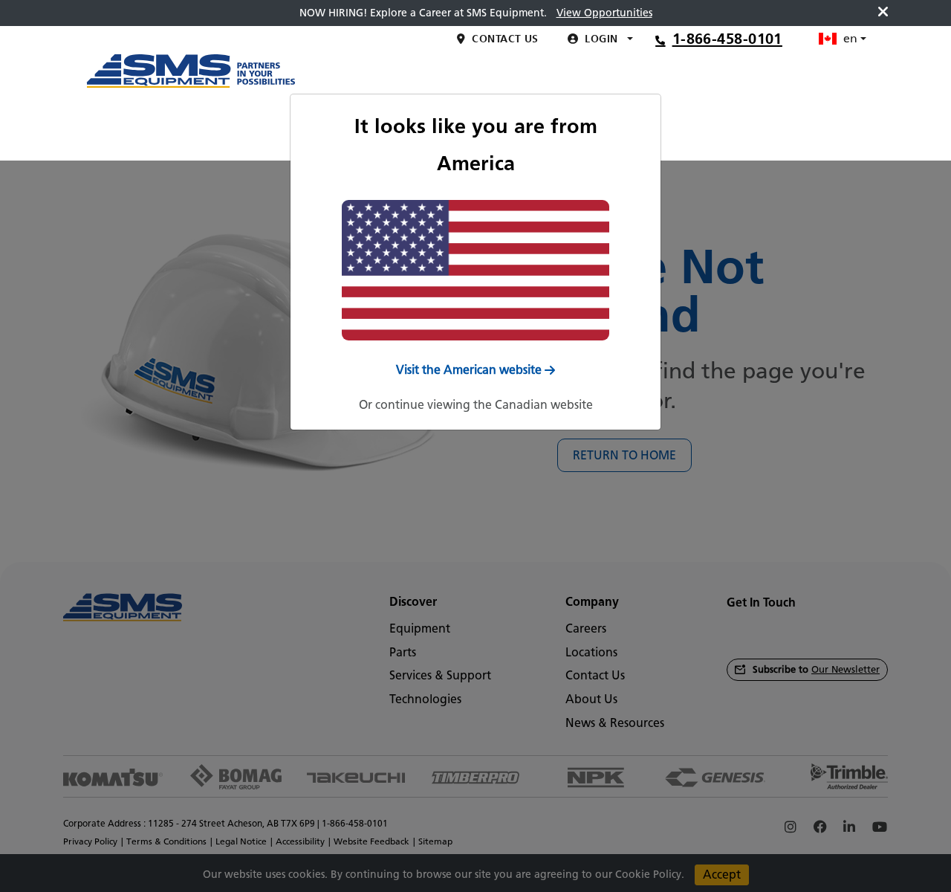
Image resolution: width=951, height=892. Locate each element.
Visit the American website (469, 370)
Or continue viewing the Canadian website (476, 405)
